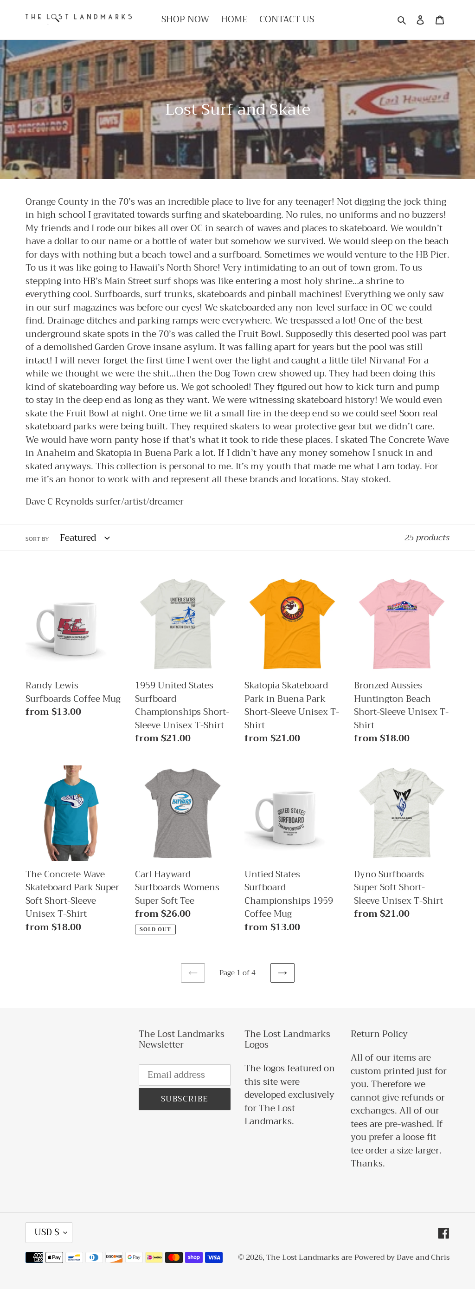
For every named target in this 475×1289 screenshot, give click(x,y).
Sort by (37, 539)
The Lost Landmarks (302, 1257)
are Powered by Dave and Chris (395, 1257)
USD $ (46, 1232)
